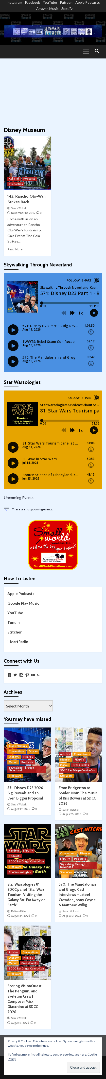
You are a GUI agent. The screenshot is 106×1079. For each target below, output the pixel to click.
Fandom (14, 850)
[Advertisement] (53, 90)
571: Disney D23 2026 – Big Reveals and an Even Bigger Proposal (26, 793)
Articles (65, 754)
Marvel (13, 762)
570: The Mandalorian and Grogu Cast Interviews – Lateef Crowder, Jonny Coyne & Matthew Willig (77, 894)
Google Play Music (23, 603)
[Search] (97, 51)
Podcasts (29, 178)
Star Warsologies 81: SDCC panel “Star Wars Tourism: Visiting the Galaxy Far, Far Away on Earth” (26, 894)
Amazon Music (47, 8)
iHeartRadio (17, 641)
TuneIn (13, 622)
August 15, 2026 (71, 814)
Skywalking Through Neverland (21, 769)
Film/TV (28, 757)
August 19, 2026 (20, 809)
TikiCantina (16, 184)
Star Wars (15, 776)
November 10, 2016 (23, 213)
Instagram (14, 2)
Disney (33, 751)
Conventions (17, 751)
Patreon (66, 2)
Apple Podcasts (87, 2)
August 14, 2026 (20, 915)
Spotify (66, 8)
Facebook (32, 2)
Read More (14, 249)
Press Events (81, 765)
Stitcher (14, 632)
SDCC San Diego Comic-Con (77, 770)
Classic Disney (18, 746)
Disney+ (14, 757)
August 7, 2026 (20, 1022)
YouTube (50, 2)
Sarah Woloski (19, 208)
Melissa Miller (19, 911)
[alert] (53, 509)
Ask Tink (14, 178)
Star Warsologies (20, 872)
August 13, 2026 (71, 915)
